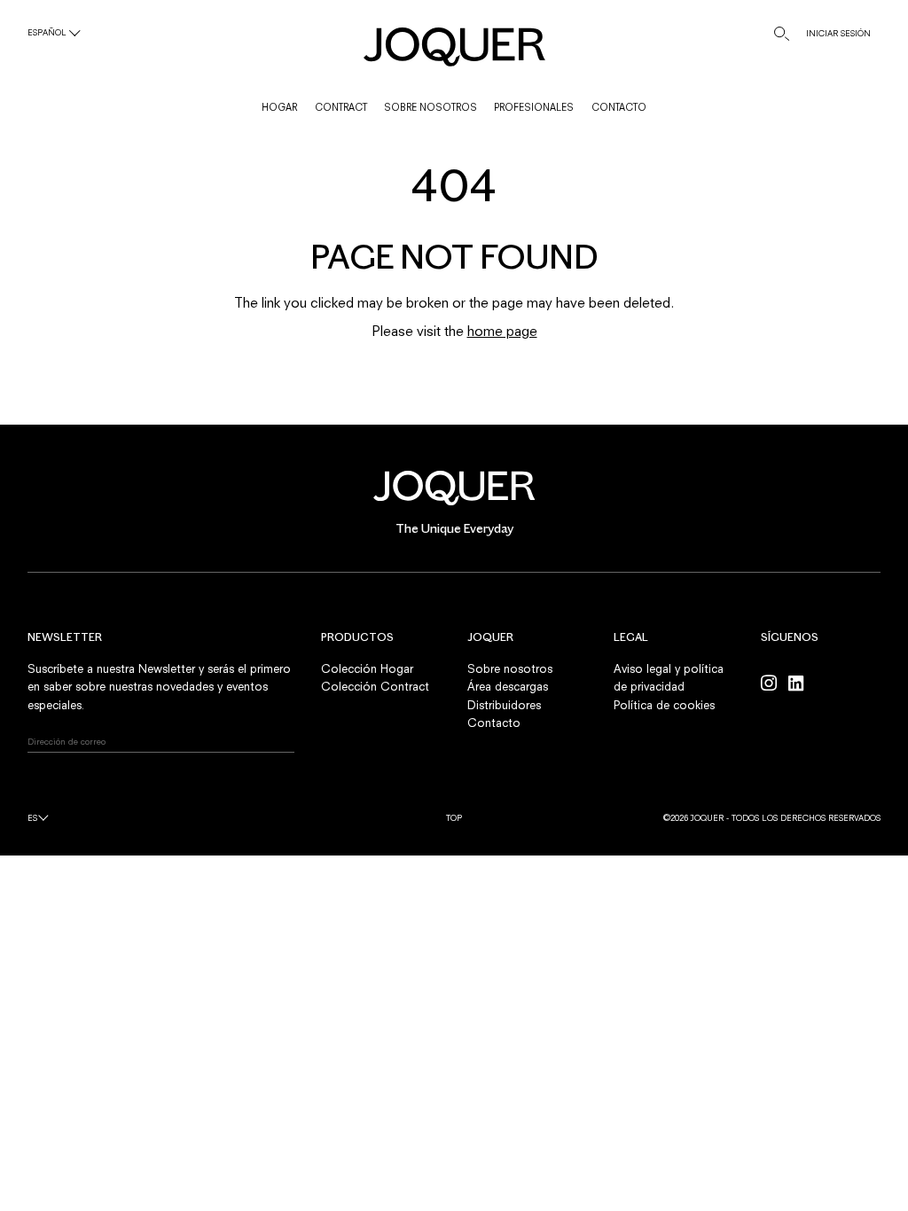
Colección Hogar (367, 668)
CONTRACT (341, 107)
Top (454, 818)
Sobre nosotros (509, 668)
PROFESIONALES (534, 107)
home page (502, 331)
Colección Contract (375, 686)
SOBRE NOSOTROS (430, 107)
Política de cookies (664, 705)
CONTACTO (618, 107)
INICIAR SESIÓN (838, 33)
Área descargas (507, 686)
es (32, 818)
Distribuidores (504, 705)
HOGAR (279, 107)
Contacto (494, 722)
